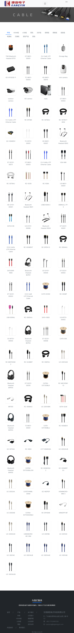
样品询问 (10, 627)
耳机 (31, 33)
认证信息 (31, 621)
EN (67, 2)
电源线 (9, 36)
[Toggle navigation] (45, 3)
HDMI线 (16, 33)
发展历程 (31, 618)
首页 (8, 612)
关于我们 (31, 612)
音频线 (47, 33)
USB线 (24, 33)
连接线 (63, 33)
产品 (18, 612)
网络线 (55, 33)
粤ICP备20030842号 (37, 632)
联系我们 (22, 627)
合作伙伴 (31, 624)
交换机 (17, 36)
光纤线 (39, 33)
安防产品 (26, 36)
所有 (8, 33)
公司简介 (31, 615)
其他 (33, 36)
